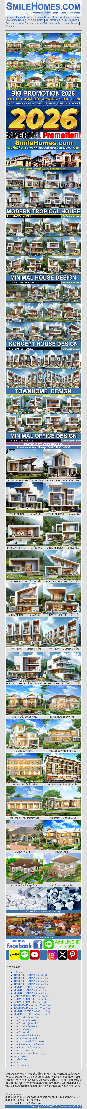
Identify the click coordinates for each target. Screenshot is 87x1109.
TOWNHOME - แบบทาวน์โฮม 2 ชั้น (32, 1005)
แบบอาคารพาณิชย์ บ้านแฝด (29, 1041)
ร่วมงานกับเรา (21, 1065)
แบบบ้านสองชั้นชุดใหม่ (26, 1020)
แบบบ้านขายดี (21, 1032)
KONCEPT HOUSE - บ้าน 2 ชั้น (30, 999)
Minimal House (24, 17)
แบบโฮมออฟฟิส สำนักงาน (27, 1035)
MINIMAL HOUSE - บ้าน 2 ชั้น (30, 990)
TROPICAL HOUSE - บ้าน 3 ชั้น (31, 981)
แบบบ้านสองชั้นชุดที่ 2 (25, 1026)
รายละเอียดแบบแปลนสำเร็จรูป (30, 1053)
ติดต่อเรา (10, 26)
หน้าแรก (9, 17)
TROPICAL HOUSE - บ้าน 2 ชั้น (31, 978)
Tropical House (43, 17)
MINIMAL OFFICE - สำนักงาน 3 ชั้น (32, 1011)
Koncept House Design (66, 17)
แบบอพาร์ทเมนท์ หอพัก (26, 1038)
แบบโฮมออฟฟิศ (38, 23)
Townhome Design (15, 20)
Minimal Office (36, 20)
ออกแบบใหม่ (55, 23)
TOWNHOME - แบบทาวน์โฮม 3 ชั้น (32, 1008)
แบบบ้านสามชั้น (19, 23)
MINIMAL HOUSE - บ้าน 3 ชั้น (30, 993)
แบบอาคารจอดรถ (23, 1050)
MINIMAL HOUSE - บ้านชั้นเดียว (31, 987)
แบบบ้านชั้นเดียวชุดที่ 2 (26, 1023)
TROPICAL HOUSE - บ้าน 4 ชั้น (31, 984)
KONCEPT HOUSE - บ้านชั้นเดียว (32, 996)
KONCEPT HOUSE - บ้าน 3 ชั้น (30, 1002)
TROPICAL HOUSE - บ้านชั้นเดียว (32, 975)
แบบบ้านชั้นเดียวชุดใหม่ (26, 1017)
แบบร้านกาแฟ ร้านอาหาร (27, 1047)
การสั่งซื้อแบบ (71, 23)
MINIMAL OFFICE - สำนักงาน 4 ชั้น (32, 1014)
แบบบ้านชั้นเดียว (54, 20)
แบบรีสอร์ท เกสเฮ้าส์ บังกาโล (29, 1044)
